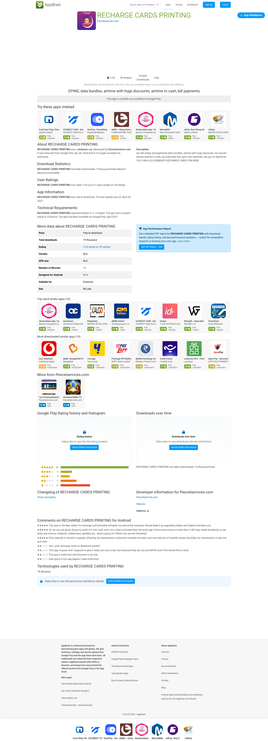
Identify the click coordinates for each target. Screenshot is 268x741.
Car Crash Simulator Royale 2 (75, 691)
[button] (183, 511)
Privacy (164, 659)
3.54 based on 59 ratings (96, 246)
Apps (168, 4)
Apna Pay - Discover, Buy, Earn (218, 358)
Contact (165, 652)
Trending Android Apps (122, 666)
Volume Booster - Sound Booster (76, 705)
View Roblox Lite (69, 698)
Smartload (213, 321)
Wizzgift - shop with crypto (194, 321)
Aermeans (68, 321)
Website (140, 504)
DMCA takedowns (170, 673)
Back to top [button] (260, 712)
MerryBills (165, 129)
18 (84, 267)
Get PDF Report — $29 (152, 247)
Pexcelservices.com (72, 375)
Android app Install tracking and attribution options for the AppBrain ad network (182, 696)
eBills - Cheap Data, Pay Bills (122, 129)
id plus (163, 321)
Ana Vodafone (46, 358)
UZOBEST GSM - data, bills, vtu (73, 129)
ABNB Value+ (118, 321)
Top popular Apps (119, 673)
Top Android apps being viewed (76, 683)
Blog (163, 687)
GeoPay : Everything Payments (97, 129)
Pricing (179, 4)
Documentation (168, 666)
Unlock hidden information (84, 447)
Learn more (183, 241)
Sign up (208, 4)
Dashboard (192, 4)
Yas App (91, 358)
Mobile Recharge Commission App (146, 358)
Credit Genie (166, 358)
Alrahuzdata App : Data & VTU (146, 129)
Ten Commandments (49, 397)
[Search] (157, 4)
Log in (225, 4)
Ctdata (211, 129)
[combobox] (142, 4)
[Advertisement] (130, 52)
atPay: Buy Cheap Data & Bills (194, 129)
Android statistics (119, 652)
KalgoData (92, 321)
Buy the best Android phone (124, 680)
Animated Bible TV (72, 397)
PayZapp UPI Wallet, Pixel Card (122, 358)
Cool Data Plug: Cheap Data (49, 129)
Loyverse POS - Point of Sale (194, 358)
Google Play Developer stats (124, 659)
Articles (164, 680)
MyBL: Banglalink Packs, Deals (73, 358)
